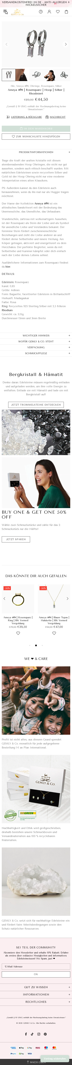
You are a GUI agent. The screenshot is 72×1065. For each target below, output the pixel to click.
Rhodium (7, 310)
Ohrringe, (35, 86)
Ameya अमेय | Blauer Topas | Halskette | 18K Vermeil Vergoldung (54, 620)
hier (8, 266)
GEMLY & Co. (17, 11)
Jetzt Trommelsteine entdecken (36, 405)
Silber (58, 86)
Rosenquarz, (48, 86)
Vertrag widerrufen (55, 1058)
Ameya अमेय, (22, 86)
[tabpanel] (18, 613)
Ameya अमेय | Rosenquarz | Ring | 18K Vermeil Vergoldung (18, 620)
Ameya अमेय (41, 203)
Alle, (12, 86)
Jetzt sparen (16, 539)
